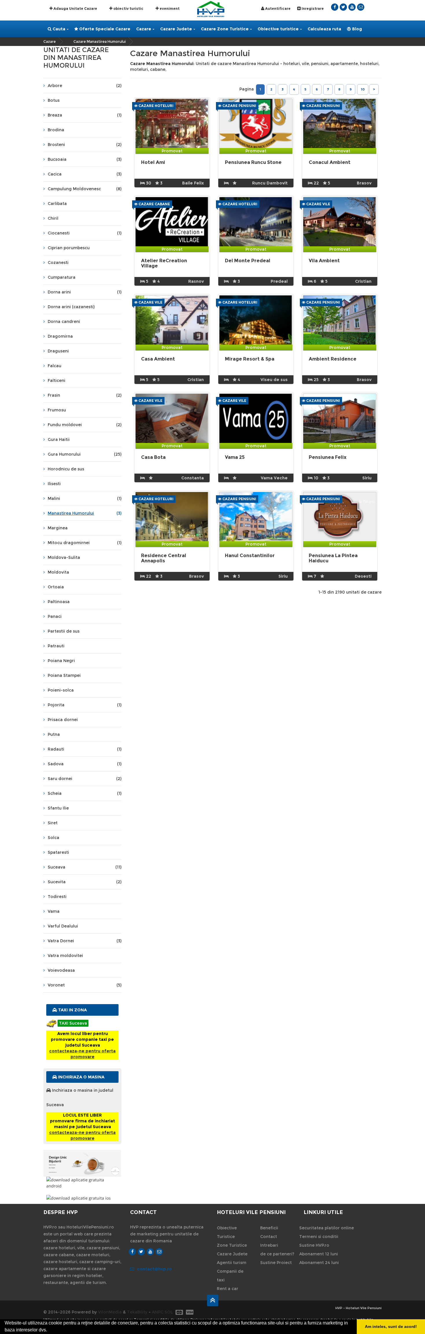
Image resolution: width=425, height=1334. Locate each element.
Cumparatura (61, 277)
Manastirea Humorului (84, 513)
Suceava (84, 867)
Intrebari (269, 1245)
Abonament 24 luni (319, 1262)
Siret (53, 822)
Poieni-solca (61, 690)
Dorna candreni (64, 321)
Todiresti (57, 896)
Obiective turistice (278, 29)
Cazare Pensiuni (238, 106)
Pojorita (84, 704)
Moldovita (58, 572)
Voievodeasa (61, 970)
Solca (53, 837)
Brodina (56, 129)
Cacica (84, 174)
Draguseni (58, 351)
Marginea (58, 528)
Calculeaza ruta (324, 29)
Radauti (84, 749)
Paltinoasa (59, 601)
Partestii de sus (64, 631)
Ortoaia (56, 587)
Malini (84, 498)
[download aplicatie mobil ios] (82, 1198)
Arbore (84, 85)
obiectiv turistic (127, 8)
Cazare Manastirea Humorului (99, 41)
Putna (54, 734)
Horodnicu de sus (66, 469)
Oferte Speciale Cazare (104, 29)
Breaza (84, 115)
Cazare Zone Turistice (225, 29)
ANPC (157, 1312)
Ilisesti (54, 483)
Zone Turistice (232, 1245)
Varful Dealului (63, 926)
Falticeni (56, 380)
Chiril (53, 218)
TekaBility (137, 1312)
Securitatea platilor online (326, 1227)
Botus (54, 100)
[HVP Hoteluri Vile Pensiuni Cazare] (210, 8)
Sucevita (84, 881)
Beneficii (269, 1227)
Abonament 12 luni (318, 1254)
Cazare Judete (176, 29)
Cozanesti (58, 262)
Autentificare (277, 8)
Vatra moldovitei (65, 955)
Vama (54, 911)
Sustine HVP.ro (314, 1245)
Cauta (58, 29)
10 (363, 89)
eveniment (169, 8)
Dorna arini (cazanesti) (71, 306)
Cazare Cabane (154, 204)
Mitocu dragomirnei (84, 542)
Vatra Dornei (84, 940)
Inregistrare (312, 8)
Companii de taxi (230, 1276)
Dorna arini (84, 292)
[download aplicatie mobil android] (82, 1183)
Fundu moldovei (84, 424)
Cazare (143, 29)
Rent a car (227, 1288)
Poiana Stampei (64, 675)
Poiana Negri (61, 660)
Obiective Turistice (227, 1232)
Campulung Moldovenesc (84, 188)
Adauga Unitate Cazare (75, 8)
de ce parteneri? (277, 1254)
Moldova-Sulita (64, 557)
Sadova (84, 763)
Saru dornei (84, 778)
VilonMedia (110, 1312)
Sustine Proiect (276, 1262)
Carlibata (57, 203)
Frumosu (57, 410)
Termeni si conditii (318, 1236)
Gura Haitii (59, 439)
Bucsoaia (84, 159)
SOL (169, 1312)
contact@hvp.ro (154, 1269)
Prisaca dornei (63, 719)
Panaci (55, 616)
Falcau (54, 365)
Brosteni (84, 144)
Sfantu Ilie (58, 808)
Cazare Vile (317, 204)
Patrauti (56, 645)
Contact (268, 1236)
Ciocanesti (84, 233)
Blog (356, 29)
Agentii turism (231, 1262)
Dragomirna (60, 336)
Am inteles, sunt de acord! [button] (391, 1326)
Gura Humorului (84, 454)
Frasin (84, 395)
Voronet (84, 985)
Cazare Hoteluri (155, 106)
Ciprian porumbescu (69, 247)
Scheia (84, 793)
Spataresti (58, 852)
